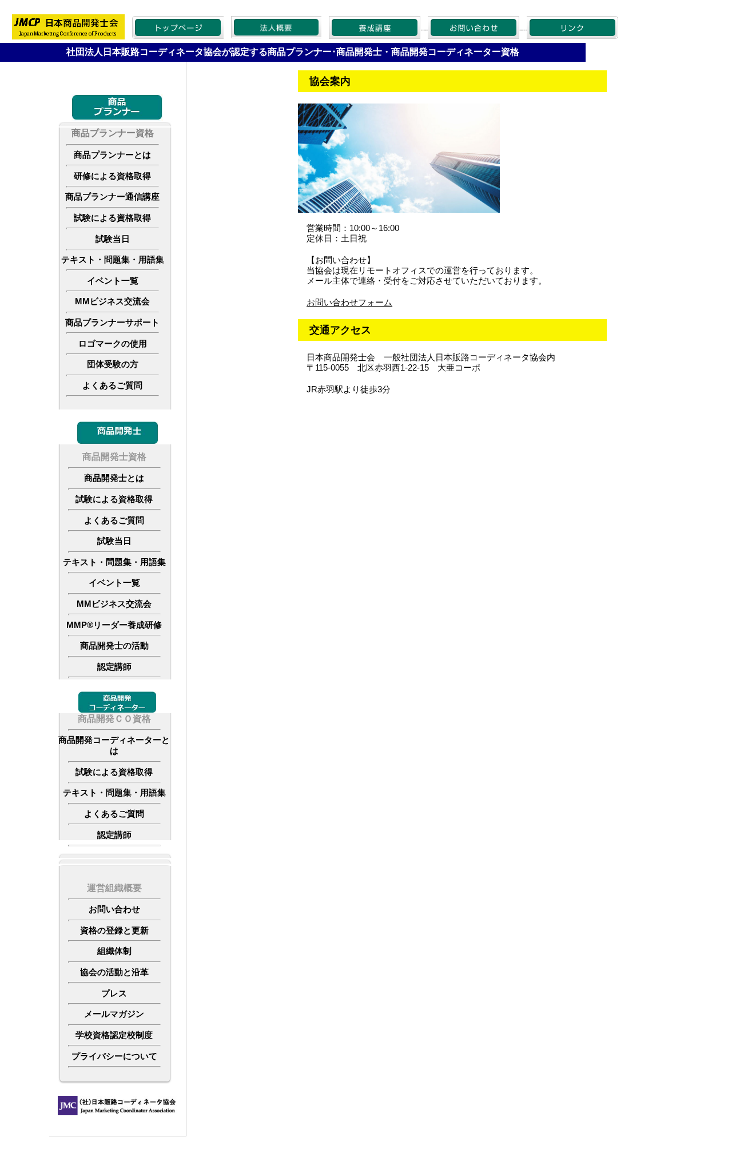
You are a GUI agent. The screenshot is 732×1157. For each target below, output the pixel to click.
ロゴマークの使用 (112, 343)
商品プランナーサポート (112, 322)
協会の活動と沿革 (114, 972)
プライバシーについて (114, 1056)
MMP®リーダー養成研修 (114, 625)
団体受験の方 (112, 364)
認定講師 (114, 666)
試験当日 (113, 239)
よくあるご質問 (112, 385)
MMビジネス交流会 (112, 301)
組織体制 (114, 951)
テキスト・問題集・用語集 (112, 259)
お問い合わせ (114, 909)
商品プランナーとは (112, 155)
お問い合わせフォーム (349, 302)
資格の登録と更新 (114, 930)
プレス (114, 993)
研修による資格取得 (112, 176)
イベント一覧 (112, 280)
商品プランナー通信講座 (112, 196)
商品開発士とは (114, 478)
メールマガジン (114, 1014)
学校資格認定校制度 (114, 1035)
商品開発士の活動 (114, 645)
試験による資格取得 (112, 217)
